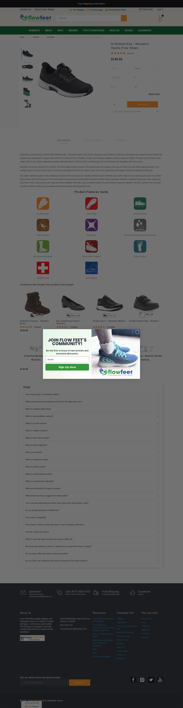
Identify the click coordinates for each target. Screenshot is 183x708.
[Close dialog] (137, 331)
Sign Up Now (67, 367)
